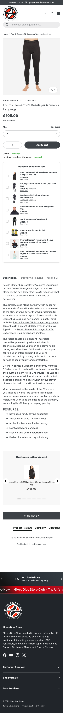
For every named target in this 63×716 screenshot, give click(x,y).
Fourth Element (10, 100)
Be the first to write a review (31, 544)
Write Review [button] (31, 515)
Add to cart (42, 145)
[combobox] (31, 25)
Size (5, 127)
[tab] (10, 278)
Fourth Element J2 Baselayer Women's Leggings (31, 34)
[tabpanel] (31, 361)
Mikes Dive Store (16, 701)
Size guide (55, 127)
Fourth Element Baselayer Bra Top (35, 329)
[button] (31, 544)
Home (5, 34)
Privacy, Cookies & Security (33, 706)
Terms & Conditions (11, 706)
